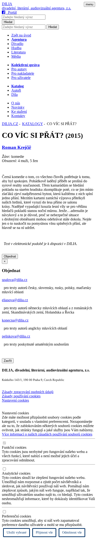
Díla (14, 95)
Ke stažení (19, 112)
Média (16, 56)
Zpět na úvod (21, 35)
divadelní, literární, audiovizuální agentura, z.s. (36, 8)
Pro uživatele (21, 78)
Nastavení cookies (15, 400)
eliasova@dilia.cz (15, 300)
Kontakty (18, 116)
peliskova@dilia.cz (16, 336)
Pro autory (19, 69)
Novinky (17, 107)
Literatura (18, 52)
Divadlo (17, 44)
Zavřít (8, 361)
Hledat (8, 22)
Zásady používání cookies (21, 396)
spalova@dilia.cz (14, 280)
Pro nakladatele (22, 73)
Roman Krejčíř (16, 147)
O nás (15, 103)
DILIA (7, 4)
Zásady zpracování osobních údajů (27, 392)
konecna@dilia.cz (15, 320)
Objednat (10, 256)
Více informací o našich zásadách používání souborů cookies (47, 434)
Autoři (16, 90)
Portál (11, 12)
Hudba (16, 48)
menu (89, 4)
